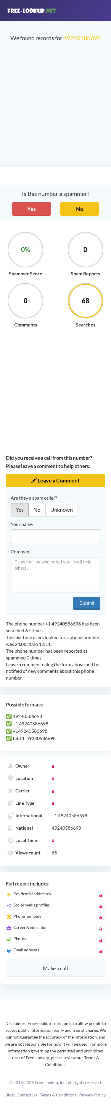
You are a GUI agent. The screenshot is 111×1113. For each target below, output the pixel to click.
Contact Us (27, 1094)
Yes (31, 209)
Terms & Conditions (58, 1094)
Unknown (61, 509)
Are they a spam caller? (34, 498)
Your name (22, 524)
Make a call (55, 968)
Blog (9, 1094)
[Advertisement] (55, 107)
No (79, 209)
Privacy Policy (92, 1094)
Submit (86, 603)
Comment (21, 551)
